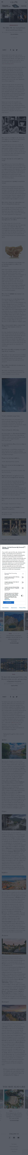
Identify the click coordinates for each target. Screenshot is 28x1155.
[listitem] (14, 574)
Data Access (14, 607)
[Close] (25, 547)
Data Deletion (5, 607)
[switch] (22, 577)
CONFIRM (8, 602)
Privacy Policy (22, 607)
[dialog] (14, 577)
